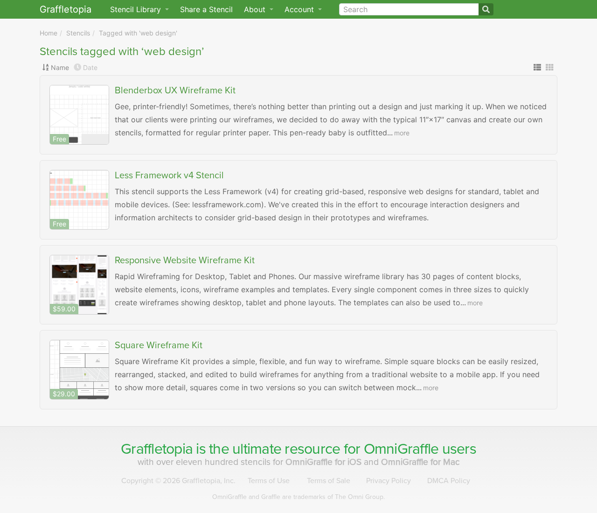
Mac (420, 462)
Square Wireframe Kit (158, 345)
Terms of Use (269, 480)
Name (60, 67)
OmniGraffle (401, 449)
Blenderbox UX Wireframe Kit (175, 90)
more (402, 133)
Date (90, 67)
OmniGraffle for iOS (324, 462)
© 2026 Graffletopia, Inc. (178, 480)
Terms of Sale (328, 480)
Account (300, 9)
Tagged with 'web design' (138, 33)
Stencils (78, 33)
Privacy (388, 480)
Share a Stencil (206, 9)
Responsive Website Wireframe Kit (185, 260)
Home (48, 33)
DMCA (448, 480)
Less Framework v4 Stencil (169, 175)
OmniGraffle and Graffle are (298, 497)
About (256, 9)
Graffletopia (65, 9)
